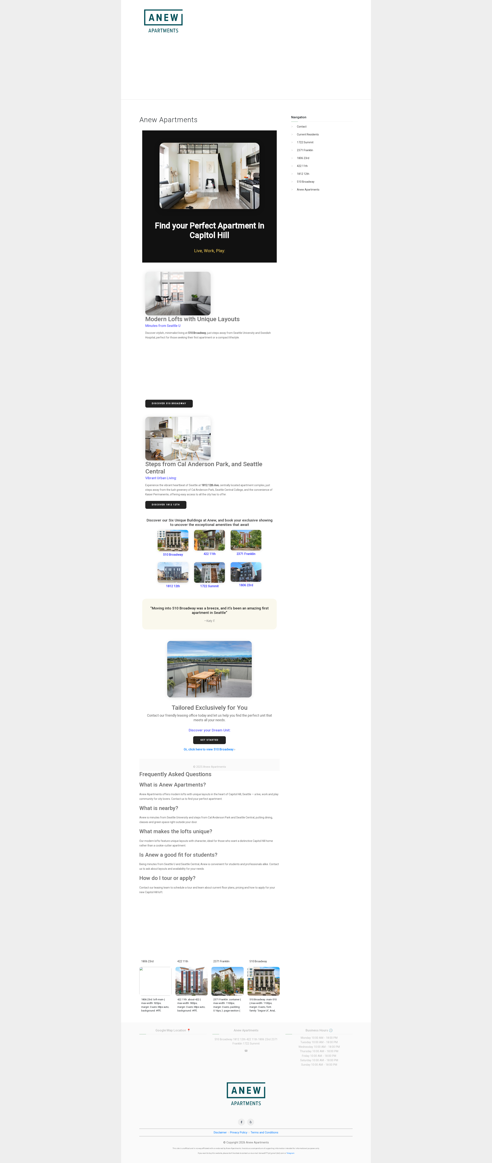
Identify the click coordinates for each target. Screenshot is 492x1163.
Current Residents (308, 134)
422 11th (210, 554)
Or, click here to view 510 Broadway (209, 749)
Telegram (290, 1153)
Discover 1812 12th (166, 504)
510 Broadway (173, 554)
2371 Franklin (246, 554)
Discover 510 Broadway (169, 403)
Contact (302, 126)
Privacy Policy (238, 1132)
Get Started (209, 740)
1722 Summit (209, 586)
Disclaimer (220, 1132)
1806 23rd (246, 585)
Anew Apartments (308, 189)
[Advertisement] (246, 70)
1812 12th (173, 586)
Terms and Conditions (264, 1132)
